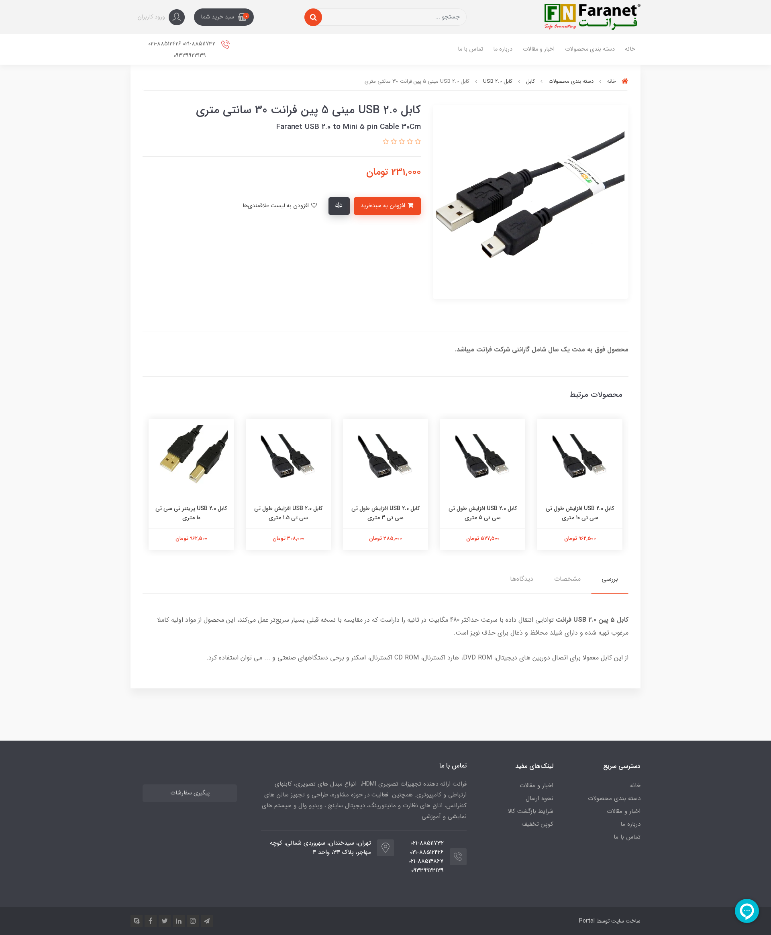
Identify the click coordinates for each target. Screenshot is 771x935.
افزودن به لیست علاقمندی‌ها (276, 205)
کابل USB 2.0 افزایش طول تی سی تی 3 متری (480, 513)
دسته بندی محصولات (590, 49)
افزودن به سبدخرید (384, 205)
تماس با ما (470, 49)
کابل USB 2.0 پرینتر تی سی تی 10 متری (286, 513)
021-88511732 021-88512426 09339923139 (182, 49)
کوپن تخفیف (537, 824)
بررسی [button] (610, 579)
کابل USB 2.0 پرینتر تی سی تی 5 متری (188, 513)
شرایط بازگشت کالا (530, 811)
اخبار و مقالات (539, 49)
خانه (630, 49)
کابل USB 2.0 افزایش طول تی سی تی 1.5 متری (383, 513)
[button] (224, 17)
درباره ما (502, 49)
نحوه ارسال (539, 798)
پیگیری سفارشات (190, 793)
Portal (587, 921)
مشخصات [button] (567, 579)
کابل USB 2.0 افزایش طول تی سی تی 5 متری (577, 513)
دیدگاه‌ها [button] (521, 579)
